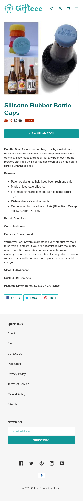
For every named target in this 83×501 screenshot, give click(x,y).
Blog (10, 343)
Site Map (13, 404)
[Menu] (76, 8)
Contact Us (15, 353)
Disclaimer (14, 363)
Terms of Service (18, 384)
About (11, 333)
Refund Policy (16, 394)
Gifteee (35, 488)
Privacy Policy (17, 374)
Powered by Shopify (50, 488)
